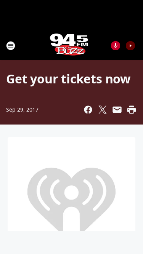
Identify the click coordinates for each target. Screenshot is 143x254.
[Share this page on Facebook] (88, 109)
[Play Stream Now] (130, 45)
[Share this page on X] (102, 109)
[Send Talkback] (115, 45)
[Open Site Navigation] (10, 45)
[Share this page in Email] (117, 109)
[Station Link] (69, 45)
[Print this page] (131, 109)
